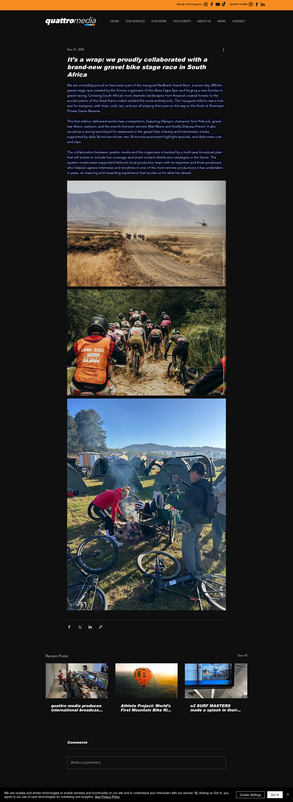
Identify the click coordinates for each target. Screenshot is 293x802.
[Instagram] (205, 4)
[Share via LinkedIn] (90, 627)
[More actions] (223, 49)
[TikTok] (223, 4)
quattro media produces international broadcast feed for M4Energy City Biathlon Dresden (76, 708)
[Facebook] (211, 4)
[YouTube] (217, 4)
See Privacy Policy (107, 796)
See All (242, 655)
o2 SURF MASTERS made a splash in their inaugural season (213, 708)
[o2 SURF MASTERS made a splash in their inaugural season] (216, 680)
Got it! (275, 795)
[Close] (287, 795)
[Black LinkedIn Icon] (262, 4)
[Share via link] (101, 627)
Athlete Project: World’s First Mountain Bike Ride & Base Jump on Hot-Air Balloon (146, 708)
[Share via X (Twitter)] (80, 627)
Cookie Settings (250, 795)
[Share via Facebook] (69, 627)
